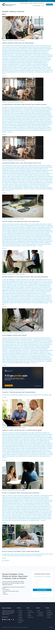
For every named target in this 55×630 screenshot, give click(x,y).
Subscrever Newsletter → (42, 589)
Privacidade (51, 627)
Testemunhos (49, 612)
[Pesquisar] (52, 1)
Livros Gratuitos (40, 615)
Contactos (49, 617)
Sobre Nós (49, 610)
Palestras (20, 622)
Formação (20, 610)
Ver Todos (30, 610)
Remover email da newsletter (42, 594)
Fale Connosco (49, 4)
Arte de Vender (31, 612)
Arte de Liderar (30, 617)
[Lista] (5, 14)
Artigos (39, 610)
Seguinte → (7, 560)
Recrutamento (21, 620)
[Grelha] (3, 14)
